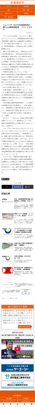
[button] (28, 187)
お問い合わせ (26, 401)
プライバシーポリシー (9, 401)
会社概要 (9, 398)
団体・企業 (6, 179)
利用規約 (25, 398)
